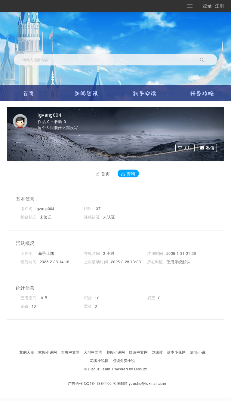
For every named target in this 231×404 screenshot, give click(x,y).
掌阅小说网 (47, 351)
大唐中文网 (70, 351)
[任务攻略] (202, 91)
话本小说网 (176, 351)
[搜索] (201, 59)
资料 (131, 173)
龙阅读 (157, 351)
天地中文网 (93, 351)
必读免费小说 (124, 360)
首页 (105, 173)
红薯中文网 (138, 351)
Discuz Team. (99, 368)
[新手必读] (144, 91)
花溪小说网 (99, 360)
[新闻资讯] (86, 91)
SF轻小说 (198, 351)
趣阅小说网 (115, 351)
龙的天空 (26, 351)
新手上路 (46, 253)
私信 (210, 147)
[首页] (28, 91)
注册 (219, 6)
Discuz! (140, 368)
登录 (207, 6)
